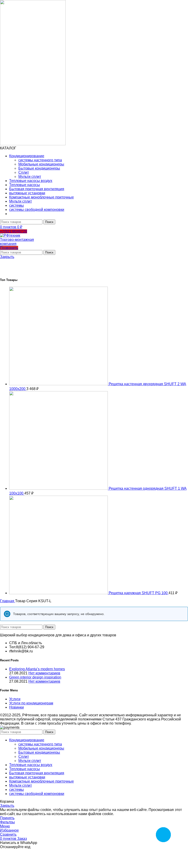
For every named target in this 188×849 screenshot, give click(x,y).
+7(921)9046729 (13, 231)
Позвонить (9, 248)
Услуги (14, 699)
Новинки (16, 707)
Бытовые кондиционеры (39, 168)
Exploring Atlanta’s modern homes (37, 669)
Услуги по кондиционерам (31, 703)
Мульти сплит (29, 177)
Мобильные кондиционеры (41, 164)
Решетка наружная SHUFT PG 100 (139, 593)
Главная (7, 601)
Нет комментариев (44, 673)
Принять (7, 818)
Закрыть (7, 257)
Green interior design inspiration (35, 677)
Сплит (23, 172)
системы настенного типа (40, 160)
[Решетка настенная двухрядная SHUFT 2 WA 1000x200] (59, 384)
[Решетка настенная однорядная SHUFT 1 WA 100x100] (59, 488)
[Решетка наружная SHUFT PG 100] (59, 593)
